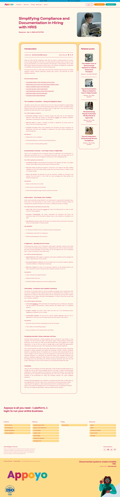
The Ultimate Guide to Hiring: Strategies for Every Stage (40, 82)
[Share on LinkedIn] (70, 54)
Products (18, 4)
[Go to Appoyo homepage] (9, 4)
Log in (88, 4)
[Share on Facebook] (68, 54)
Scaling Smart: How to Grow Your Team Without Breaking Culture (42, 84)
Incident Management (9, 430)
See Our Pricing (65, 425)
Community (92, 435)
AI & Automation (37, 430)
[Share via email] (72, 54)
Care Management (9, 427)
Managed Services (37, 441)
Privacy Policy (17, 461)
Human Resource (8, 425)
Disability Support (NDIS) (39, 425)
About (45, 4)
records (45, 209)
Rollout (91, 427)
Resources (38, 4)
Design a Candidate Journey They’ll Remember (37, 86)
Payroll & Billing (37, 435)
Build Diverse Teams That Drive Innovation (36, 93)
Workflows (35, 303)
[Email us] (108, 449)
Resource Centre (93, 433)
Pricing (33, 4)
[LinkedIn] (111, 449)
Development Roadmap (95, 430)
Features (26, 4)
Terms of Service (8, 461)
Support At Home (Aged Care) (40, 427)
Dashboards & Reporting (39, 438)
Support (92, 425)
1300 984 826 (112, 466)
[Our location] (115, 449)
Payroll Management (9, 433)
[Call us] (104, 449)
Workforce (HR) (37, 433)
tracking (57, 117)
